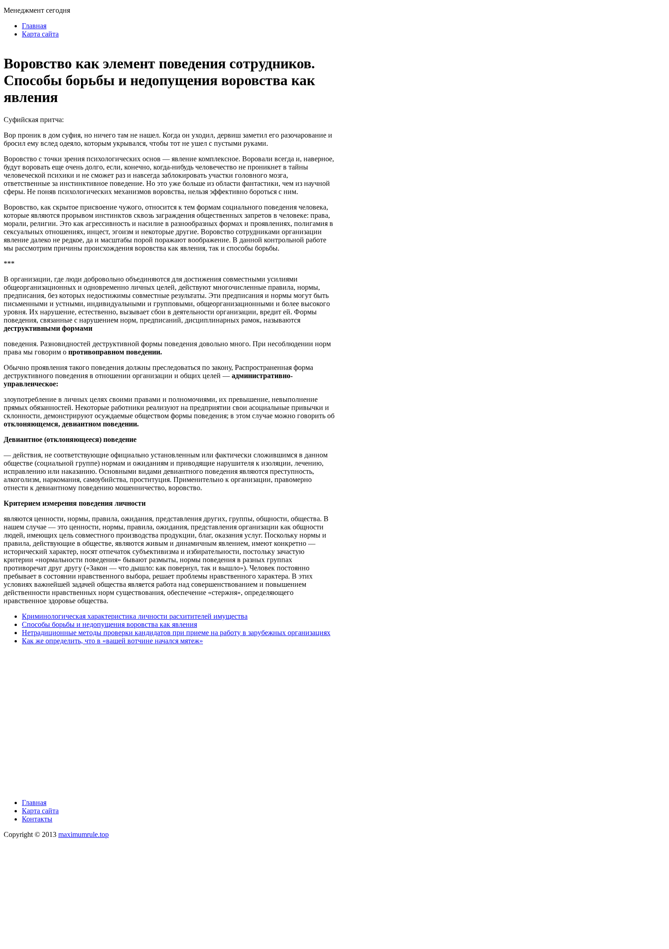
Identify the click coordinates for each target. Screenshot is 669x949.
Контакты (37, 819)
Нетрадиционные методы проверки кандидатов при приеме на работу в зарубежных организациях (176, 632)
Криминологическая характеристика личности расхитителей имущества (135, 616)
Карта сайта (40, 34)
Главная (34, 26)
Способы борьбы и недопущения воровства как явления (109, 624)
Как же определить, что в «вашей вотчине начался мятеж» (112, 641)
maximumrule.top (83, 834)
